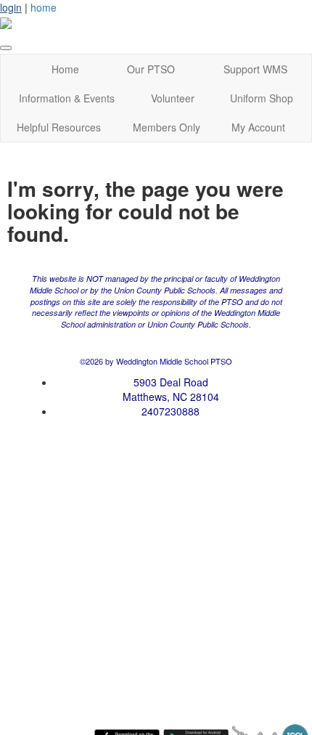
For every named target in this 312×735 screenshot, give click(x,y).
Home (65, 69)
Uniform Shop (261, 98)
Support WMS (255, 69)
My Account (258, 127)
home (43, 7)
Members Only (166, 127)
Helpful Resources (59, 127)
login (11, 7)
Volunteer (172, 98)
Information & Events (67, 98)
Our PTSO (151, 69)
